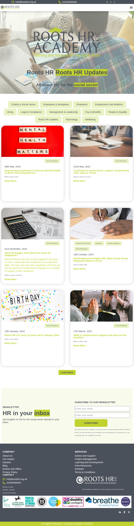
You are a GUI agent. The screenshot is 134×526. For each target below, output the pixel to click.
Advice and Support (85, 455)
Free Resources (83, 465)
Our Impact (8, 459)
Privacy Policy (10, 472)
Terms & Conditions (85, 472)
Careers (7, 462)
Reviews (79, 469)
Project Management (86, 459)
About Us (7, 455)
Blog (5, 465)
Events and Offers (12, 469)
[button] (131, 7)
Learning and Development (89, 462)
